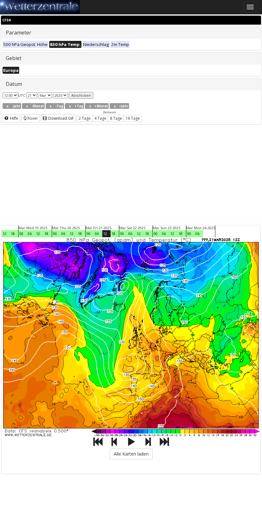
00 (21, 233)
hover (32, 118)
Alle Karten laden (131, 454)
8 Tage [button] (116, 118)
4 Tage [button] (100, 118)
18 (13, 233)
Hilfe (13, 118)
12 (4, 233)
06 (30, 233)
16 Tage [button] (133, 118)
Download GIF (60, 118)
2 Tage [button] (85, 118)
